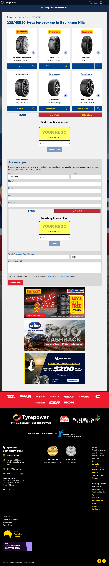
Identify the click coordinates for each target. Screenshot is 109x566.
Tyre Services (97, 486)
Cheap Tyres (7, 525)
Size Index (6, 517)
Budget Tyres (7, 522)
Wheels (95, 464)
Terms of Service (65, 276)
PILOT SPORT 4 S (54, 100)
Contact (95, 497)
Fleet (94, 503)
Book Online (97, 500)
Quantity (74, 174)
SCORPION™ (87, 57)
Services (95, 472)
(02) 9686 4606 (14, 469)
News (94, 506)
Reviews (96, 509)
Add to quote (18, 66)
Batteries (95, 478)
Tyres (94, 447)
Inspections (96, 481)
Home (11, 17)
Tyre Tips (95, 461)
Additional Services (99, 492)
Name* (11, 181)
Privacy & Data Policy (15, 562)
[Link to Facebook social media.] (99, 561)
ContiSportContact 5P (22, 57)
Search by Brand (98, 456)
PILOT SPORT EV (87, 100)
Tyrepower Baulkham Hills (56, 7)
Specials (95, 495)
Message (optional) (15, 261)
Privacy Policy (51, 276)
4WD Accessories (98, 475)
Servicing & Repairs (99, 483)
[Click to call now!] (90, 2)
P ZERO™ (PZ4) (54, 57)
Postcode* (12, 202)
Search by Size (97, 453)
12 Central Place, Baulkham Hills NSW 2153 (15, 462)
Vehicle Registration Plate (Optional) (21, 254)
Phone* (11, 188)
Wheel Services (97, 489)
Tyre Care (95, 458)
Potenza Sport (22, 100)
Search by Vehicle (98, 450)
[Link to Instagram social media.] (104, 561)
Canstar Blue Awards (10, 519)
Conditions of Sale (28, 562)
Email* (10, 195)
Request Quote (15, 282)
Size (9, 174)
